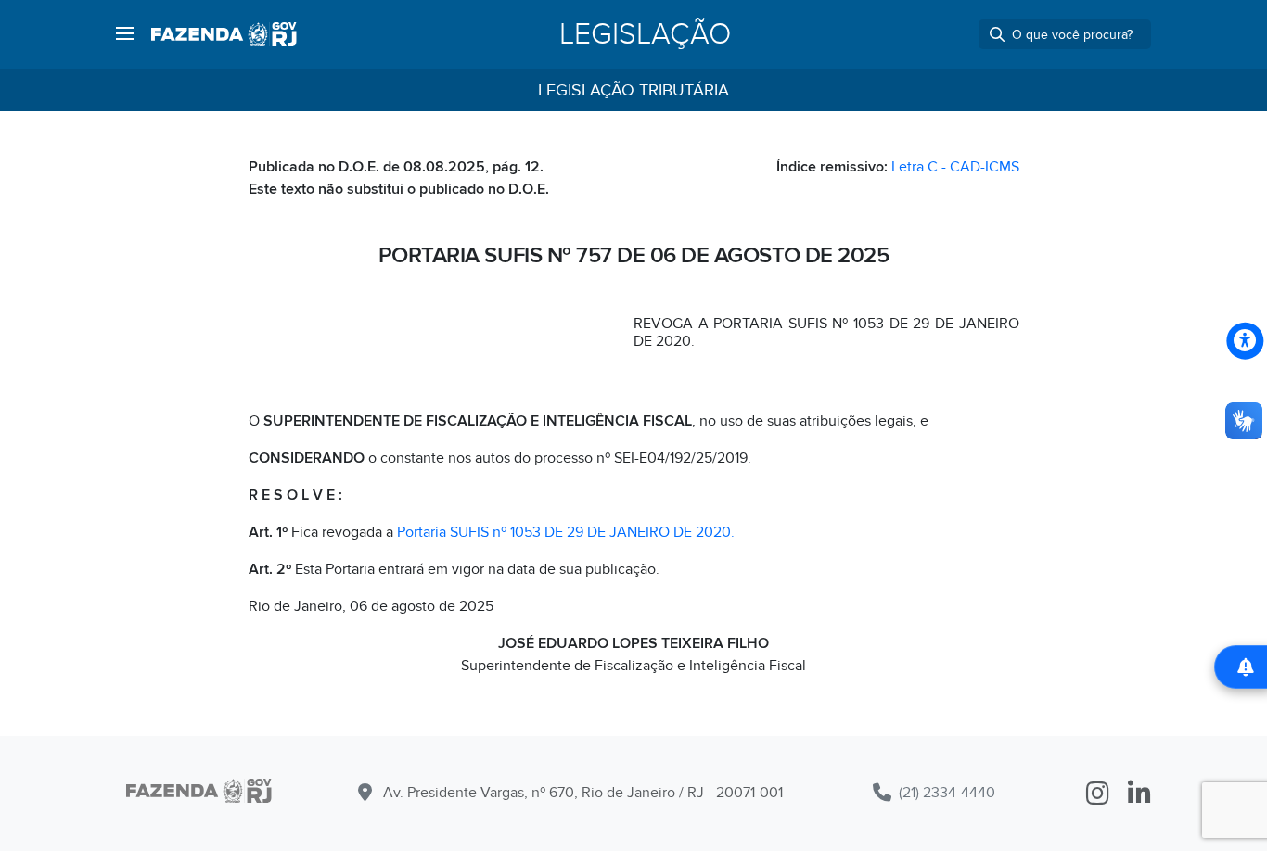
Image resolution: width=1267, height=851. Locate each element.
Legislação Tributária (633, 90)
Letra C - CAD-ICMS (955, 167)
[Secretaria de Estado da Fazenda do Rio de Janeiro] (224, 34)
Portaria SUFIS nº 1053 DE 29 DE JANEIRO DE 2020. (566, 532)
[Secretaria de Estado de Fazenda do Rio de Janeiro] (199, 794)
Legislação (645, 34)
